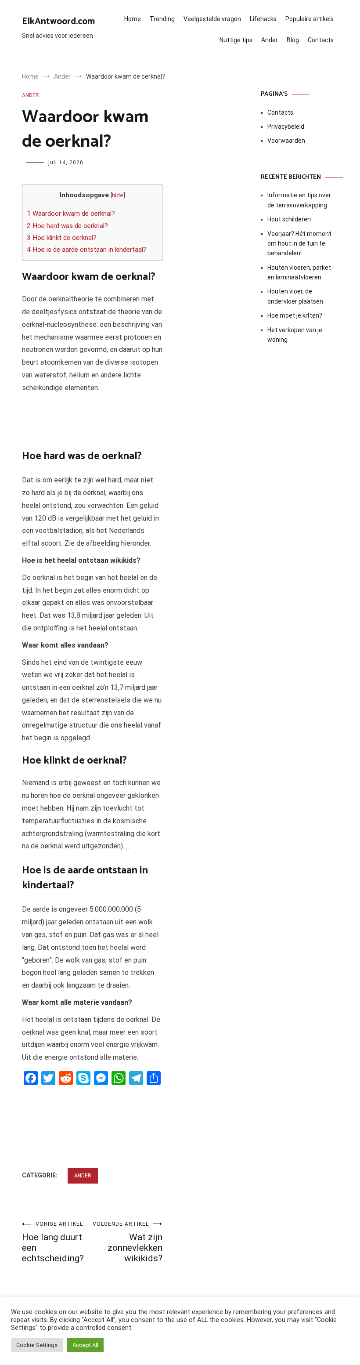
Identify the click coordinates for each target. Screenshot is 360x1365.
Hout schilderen (289, 219)
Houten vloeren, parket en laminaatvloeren (299, 272)
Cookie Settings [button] (37, 1345)
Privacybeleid (285, 126)
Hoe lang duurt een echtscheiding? (53, 1242)
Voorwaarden (286, 140)
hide (117, 195)
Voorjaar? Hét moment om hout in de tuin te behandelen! (299, 243)
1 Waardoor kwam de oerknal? (71, 213)
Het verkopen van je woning (294, 334)
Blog (293, 39)
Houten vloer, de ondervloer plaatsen (295, 296)
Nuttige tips (236, 39)
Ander (269, 39)
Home (132, 18)
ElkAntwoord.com (58, 21)
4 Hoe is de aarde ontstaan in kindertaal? (87, 249)
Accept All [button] (85, 1345)
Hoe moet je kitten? (295, 315)
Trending (162, 18)
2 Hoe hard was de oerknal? (67, 226)
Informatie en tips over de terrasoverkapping (299, 200)
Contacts (321, 39)
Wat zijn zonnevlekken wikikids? (127, 1242)
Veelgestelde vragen (212, 18)
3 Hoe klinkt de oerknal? (62, 238)
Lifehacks (263, 18)
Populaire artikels (309, 18)
